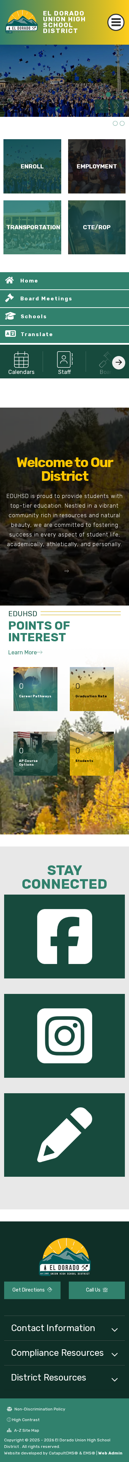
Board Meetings (46, 299)
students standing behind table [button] (122, 94)
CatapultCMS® (63, 1453)
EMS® (89, 1453)
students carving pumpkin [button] (108, 114)
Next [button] (117, 106)
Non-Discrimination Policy (39, 1409)
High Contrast (26, 1419)
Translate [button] (37, 334)
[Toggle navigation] (116, 22)
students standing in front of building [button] (115, 123)
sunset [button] (122, 123)
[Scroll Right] (119, 363)
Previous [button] (101, 106)
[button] (64, 571)
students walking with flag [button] (101, 94)
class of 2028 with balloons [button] (115, 94)
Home (29, 281)
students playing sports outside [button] (115, 114)
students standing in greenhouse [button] (101, 114)
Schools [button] (34, 316)
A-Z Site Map (26, 1430)
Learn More (22, 652)
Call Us (93, 1290)
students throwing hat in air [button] (108, 94)
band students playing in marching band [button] (122, 114)
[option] (64, 81)
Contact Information (53, 1328)
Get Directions (29, 1290)
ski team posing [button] (108, 104)
